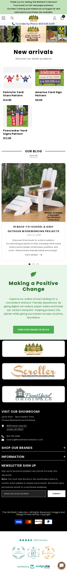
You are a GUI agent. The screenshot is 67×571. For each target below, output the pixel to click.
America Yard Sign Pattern (48, 94)
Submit (56, 493)
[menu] (3, 18)
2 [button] (34, 39)
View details (31, 254)
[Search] (12, 18)
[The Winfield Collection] (33, 349)
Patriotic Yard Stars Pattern (13, 94)
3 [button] (37, 39)
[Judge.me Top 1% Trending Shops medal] (48, 553)
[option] (33, 34)
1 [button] (30, 39)
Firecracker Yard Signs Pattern (15, 132)
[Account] (54, 18)
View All (33, 155)
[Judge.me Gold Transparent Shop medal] (33, 553)
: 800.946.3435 (46, 23)
